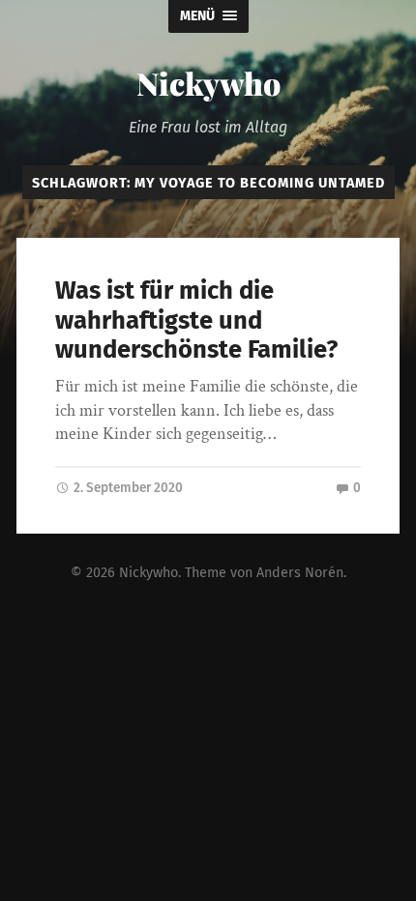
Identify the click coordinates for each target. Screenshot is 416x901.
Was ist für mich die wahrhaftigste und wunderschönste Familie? (196, 320)
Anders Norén (299, 573)
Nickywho (208, 82)
